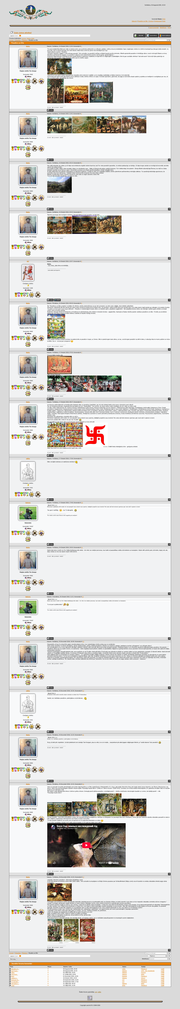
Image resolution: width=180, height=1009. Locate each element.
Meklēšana (163, 27)
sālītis (28, 458)
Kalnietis (124, 976)
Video (12, 972)
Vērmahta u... (15, 983)
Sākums (134, 21)
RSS (164, 19)
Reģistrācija (157, 21)
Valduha (29, 38)
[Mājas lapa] (57, 300)
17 (83, 877)
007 (28, 261)
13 (83, 641)
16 (83, 784)
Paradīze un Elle (33, 40)
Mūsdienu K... (15, 969)
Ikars (12, 976)
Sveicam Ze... (15, 980)
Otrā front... (14, 974)
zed (123, 980)
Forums (11, 40)
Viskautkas (18, 40)
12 (83, 596)
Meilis (32, 38)
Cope (12, 985)
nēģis (123, 985)
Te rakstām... (15, 982)
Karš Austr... (14, 971)
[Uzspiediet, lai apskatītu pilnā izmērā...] (59, 74)
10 (82, 502)
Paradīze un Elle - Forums (145, 21)
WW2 (142, 974)
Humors (143, 972)
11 (82, 547)
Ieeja (163, 21)
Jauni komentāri (154, 27)
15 (83, 735)
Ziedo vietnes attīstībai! (23, 33)
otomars (24, 38)
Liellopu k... (14, 978)
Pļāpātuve (24, 40)
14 (83, 691)
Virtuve (143, 978)
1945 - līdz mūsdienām (148, 971)
